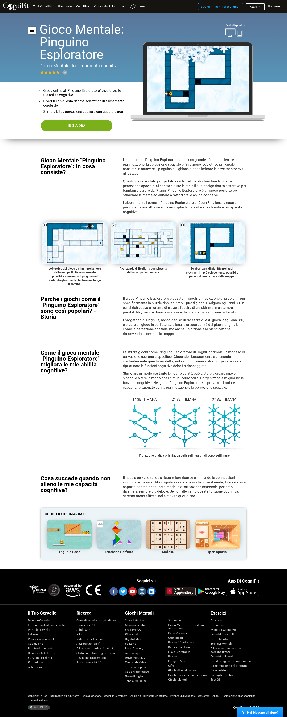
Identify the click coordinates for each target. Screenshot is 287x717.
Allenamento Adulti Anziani (94, 648)
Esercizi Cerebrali (222, 634)
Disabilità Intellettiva (41, 653)
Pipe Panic (132, 634)
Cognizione (35, 643)
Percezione (35, 662)
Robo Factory (134, 648)
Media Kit (135, 695)
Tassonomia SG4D (88, 662)
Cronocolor (175, 637)
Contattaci (204, 695)
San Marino (40, 707)
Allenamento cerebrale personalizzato (226, 650)
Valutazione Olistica (90, 639)
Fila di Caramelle (179, 651)
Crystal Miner (134, 639)
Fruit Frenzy (133, 629)
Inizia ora (77, 125)
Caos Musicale (178, 633)
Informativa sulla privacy (64, 695)
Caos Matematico (137, 671)
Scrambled (175, 620)
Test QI (215, 679)
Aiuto (215, 695)
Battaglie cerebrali (223, 675)
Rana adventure (179, 647)
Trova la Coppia (135, 667)
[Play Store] (211, 591)
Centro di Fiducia (38, 700)
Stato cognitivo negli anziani (95, 653)
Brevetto (216, 620)
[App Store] (243, 591)
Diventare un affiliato (155, 695)
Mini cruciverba (135, 625)
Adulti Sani (83, 629)
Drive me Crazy (135, 657)
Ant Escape (132, 653)
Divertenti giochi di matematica (232, 661)
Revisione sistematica (91, 657)
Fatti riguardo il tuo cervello (46, 625)
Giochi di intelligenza (182, 670)
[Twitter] (122, 591)
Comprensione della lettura (229, 665)
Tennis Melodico (136, 680)
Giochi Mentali (177, 679)
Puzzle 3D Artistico (181, 642)
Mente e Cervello (39, 620)
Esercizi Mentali (221, 643)
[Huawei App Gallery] (180, 591)
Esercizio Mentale (222, 656)
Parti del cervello (39, 629)
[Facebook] (113, 591)
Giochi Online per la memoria (187, 675)
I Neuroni (34, 634)
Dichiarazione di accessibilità (238, 695)
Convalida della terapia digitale (97, 620)
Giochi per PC (85, 625)
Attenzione (35, 667)
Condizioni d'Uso (37, 695)
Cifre (171, 665)
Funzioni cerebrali (40, 657)
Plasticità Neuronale (41, 639)
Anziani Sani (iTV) (88, 643)
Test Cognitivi (42, 6)
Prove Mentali (220, 639)
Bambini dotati (220, 670)
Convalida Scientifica (109, 6)
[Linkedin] (151, 591)
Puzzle (172, 656)
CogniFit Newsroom (115, 695)
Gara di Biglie (134, 676)
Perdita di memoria (41, 648)
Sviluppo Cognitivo (223, 629)
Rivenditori (218, 625)
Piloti (79, 634)
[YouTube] (132, 591)
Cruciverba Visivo (137, 662)
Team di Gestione (91, 695)
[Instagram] (141, 591)
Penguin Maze (177, 661)
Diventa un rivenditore (183, 695)
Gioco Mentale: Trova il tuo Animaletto (186, 626)
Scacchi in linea (135, 620)
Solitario (130, 643)
